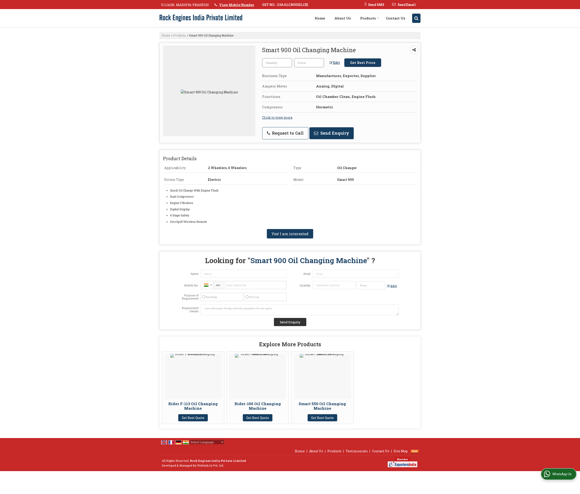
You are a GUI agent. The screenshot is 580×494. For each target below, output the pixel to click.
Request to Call (287, 133)
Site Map (401, 451)
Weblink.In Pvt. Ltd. (210, 465)
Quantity (305, 285)
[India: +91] (207, 285)
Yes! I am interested (290, 233)
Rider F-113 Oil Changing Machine (193, 406)
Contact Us (395, 18)
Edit (336, 63)
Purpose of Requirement (190, 297)
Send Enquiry (334, 133)
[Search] (416, 18)
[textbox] (309, 62)
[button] (236, 5)
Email (307, 274)
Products (368, 18)
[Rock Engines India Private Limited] (201, 18)
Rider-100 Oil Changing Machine (257, 406)
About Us (342, 18)
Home (320, 18)
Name (194, 274)
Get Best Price (362, 62)
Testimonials (357, 451)
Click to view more (277, 117)
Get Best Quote (193, 418)
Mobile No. (191, 285)
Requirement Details (190, 310)
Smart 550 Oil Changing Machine (322, 406)
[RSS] (415, 451)
